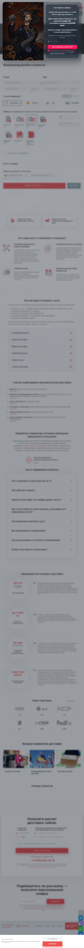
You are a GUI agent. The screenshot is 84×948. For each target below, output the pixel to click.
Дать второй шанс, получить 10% (62, 47)
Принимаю (52, 943)
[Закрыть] (78, 5)
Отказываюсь (52, 939)
